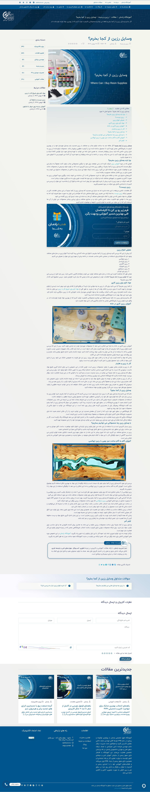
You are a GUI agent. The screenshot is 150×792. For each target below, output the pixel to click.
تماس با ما (108, 2)
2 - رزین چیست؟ (121, 117)
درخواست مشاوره (121, 243)
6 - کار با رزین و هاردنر (119, 129)
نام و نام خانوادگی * (122, 222)
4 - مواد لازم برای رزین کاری (118, 123)
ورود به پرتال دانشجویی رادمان (28, 7)
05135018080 (42, 3)
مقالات (113, 17)
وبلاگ (99, 7)
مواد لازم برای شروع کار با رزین (35, 93)
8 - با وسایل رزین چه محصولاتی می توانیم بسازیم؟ (110, 135)
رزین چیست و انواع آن (37, 100)
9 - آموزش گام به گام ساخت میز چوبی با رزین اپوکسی (109, 138)
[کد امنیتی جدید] (70, 647)
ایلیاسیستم (118, 788)
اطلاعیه (89, 7)
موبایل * (126, 231)
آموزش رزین (115, 164)
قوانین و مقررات (84, 738)
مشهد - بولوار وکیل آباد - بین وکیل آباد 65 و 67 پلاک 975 (60, 739)
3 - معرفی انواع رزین (120, 120)
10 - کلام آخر (123, 141)
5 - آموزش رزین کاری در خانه (117, 126)
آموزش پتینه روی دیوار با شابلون (34, 107)
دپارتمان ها (125, 7)
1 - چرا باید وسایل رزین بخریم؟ (117, 114)
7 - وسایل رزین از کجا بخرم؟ (117, 132)
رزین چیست (118, 193)
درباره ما (116, 2)
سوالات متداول (97, 2)
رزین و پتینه (103, 17)
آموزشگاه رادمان (125, 17)
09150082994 (66, 746)
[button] (6, 784)
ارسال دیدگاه (125, 659)
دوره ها (84, 748)
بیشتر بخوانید (36, 691)
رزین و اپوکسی (101, 501)
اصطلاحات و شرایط (85, 741)
